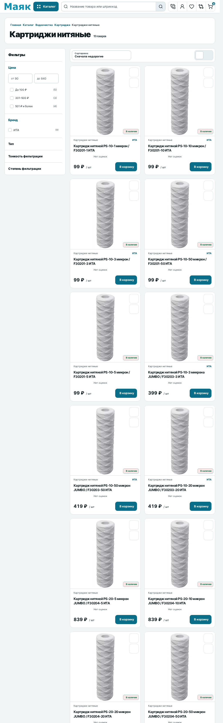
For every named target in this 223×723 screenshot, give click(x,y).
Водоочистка (44, 25)
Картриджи (62, 25)
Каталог (28, 25)
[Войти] (182, 6)
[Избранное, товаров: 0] (191, 6)
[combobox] (113, 6)
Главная (15, 25)
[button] (126, 166)
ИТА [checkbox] (16, 130)
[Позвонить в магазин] (173, 6)
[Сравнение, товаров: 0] (201, 6)
